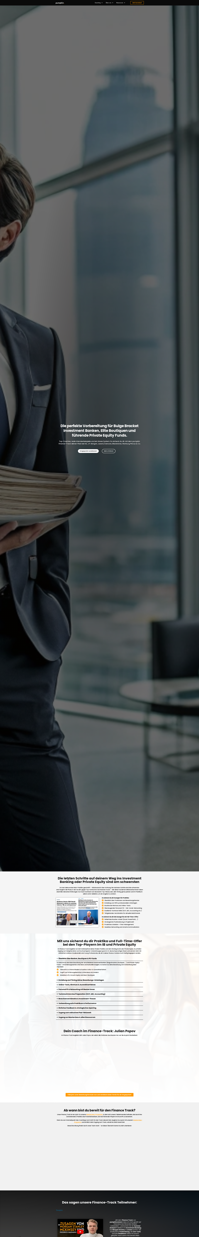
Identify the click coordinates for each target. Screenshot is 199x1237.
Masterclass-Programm (95, 1114)
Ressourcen (119, 2)
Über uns (108, 2)
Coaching (98, 2)
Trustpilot (59, 1210)
